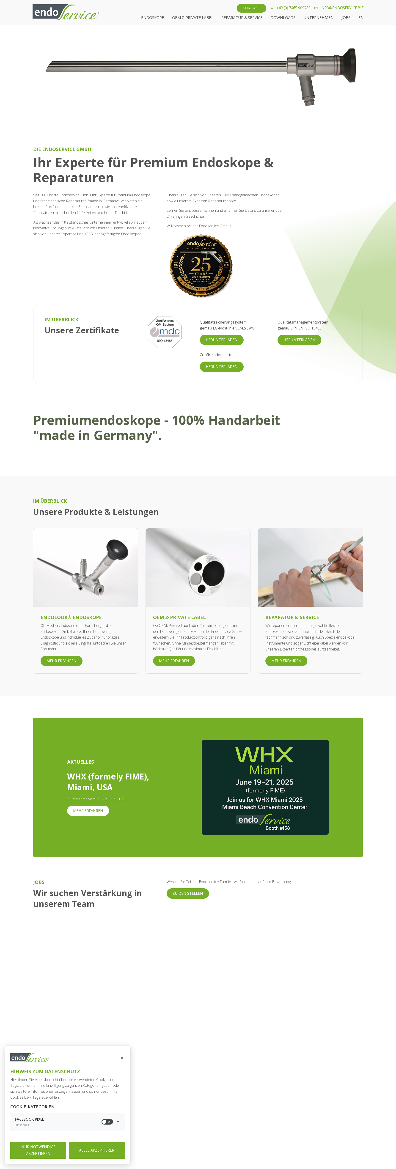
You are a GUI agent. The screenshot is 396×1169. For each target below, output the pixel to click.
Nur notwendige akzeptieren (38, 1150)
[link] (251, 8)
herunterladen (222, 339)
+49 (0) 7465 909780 (292, 7)
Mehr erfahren (62, 660)
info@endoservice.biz (341, 7)
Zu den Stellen (188, 893)
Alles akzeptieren (97, 1150)
